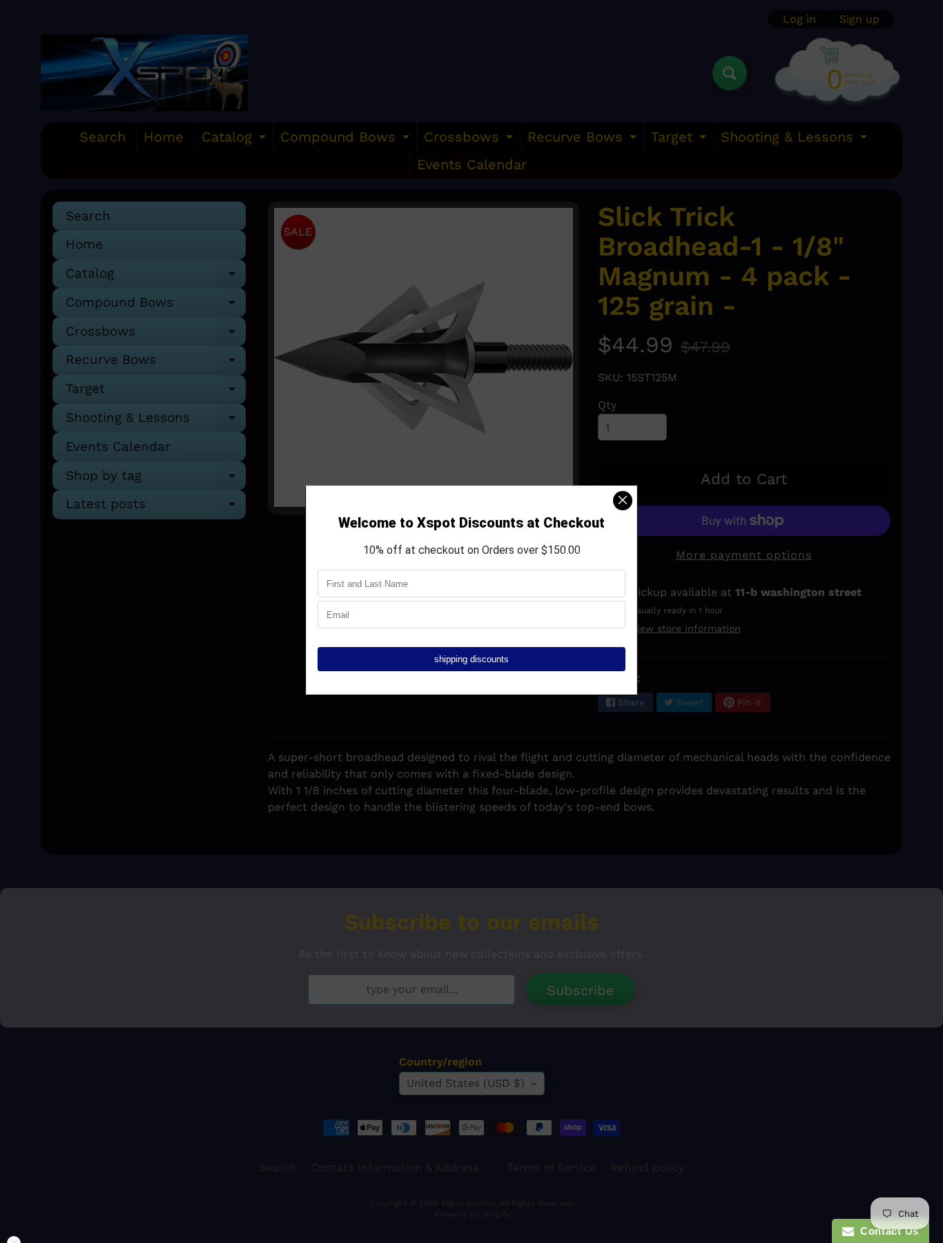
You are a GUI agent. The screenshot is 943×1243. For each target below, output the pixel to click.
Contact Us (886, 1231)
